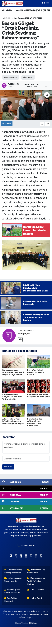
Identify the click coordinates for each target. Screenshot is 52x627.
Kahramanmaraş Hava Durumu (36, 571)
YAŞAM (30, 618)
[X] (16, 556)
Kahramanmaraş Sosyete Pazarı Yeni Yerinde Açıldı (12, 397)
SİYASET (44, 615)
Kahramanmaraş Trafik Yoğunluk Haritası (36, 581)
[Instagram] (26, 556)
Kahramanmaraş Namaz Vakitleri (13, 579)
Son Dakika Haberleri (10, 599)
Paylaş (8, 123)
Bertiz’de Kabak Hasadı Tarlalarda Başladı (36, 372)
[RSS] (41, 556)
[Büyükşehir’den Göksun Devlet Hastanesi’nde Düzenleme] (38, 410)
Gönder (8, 467)
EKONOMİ (34, 615)
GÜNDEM (7, 10)
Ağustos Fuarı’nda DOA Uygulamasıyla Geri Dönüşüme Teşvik (13, 421)
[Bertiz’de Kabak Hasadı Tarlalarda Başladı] (38, 362)
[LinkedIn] (31, 556)
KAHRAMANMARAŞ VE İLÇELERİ (33, 10)
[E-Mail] (20, 339)
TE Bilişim (33, 623)
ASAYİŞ (45, 611)
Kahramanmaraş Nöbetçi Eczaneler (13, 571)
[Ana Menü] (47, 3)
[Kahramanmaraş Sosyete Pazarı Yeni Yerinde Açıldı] (13, 386)
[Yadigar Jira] (9, 335)
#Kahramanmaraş (10, 77)
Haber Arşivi (36, 598)
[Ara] (43, 3)
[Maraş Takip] (12, 3)
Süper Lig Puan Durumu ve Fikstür (12, 591)
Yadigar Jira (24, 333)
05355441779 (28, 546)
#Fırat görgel (27, 77)
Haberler (6, 18)
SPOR (18, 615)
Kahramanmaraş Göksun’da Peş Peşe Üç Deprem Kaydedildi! (13, 372)
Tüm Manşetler (37, 590)
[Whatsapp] (36, 556)
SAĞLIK (22, 618)
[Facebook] (11, 556)
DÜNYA (25, 615)
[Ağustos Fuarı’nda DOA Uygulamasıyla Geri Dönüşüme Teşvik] (13, 410)
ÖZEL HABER (8, 615)
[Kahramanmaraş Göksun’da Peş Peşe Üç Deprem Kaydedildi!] (13, 362)
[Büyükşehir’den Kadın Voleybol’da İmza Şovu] (38, 386)
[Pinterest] (21, 556)
